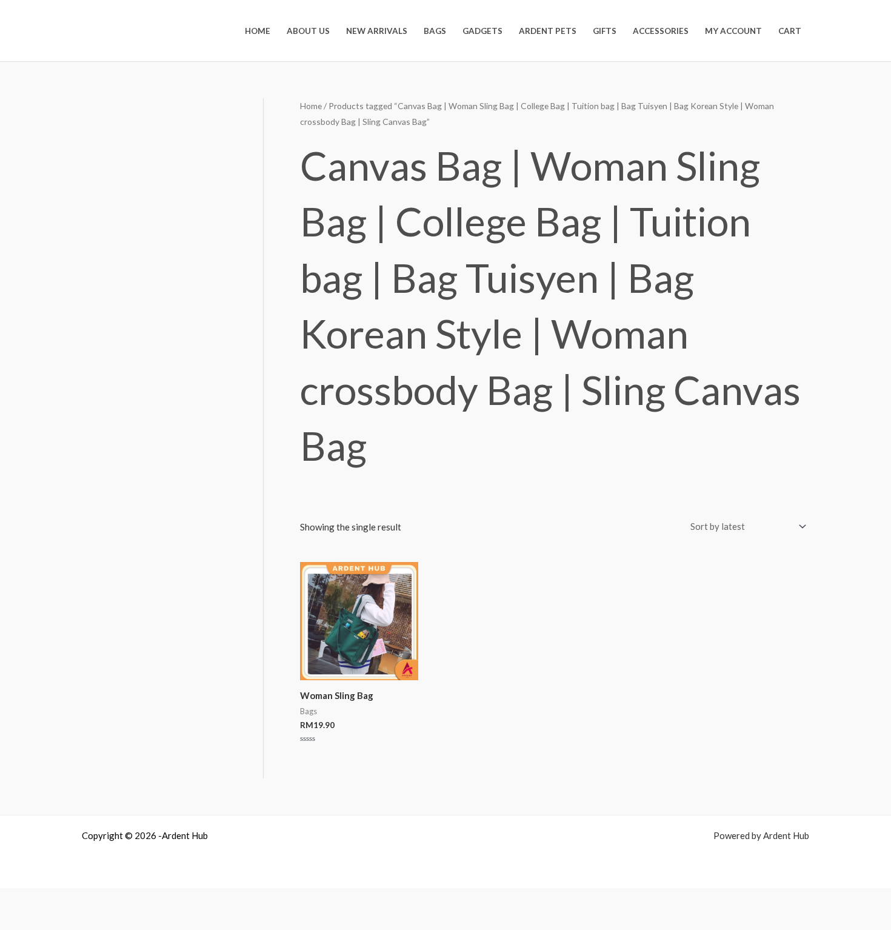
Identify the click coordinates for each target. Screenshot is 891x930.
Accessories (661, 31)
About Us (308, 31)
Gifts (604, 31)
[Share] (79, 899)
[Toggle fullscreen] (47, 899)
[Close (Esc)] (111, 899)
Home (257, 31)
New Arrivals (376, 31)
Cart (789, 31)
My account (733, 31)
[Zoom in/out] (15, 899)
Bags (435, 31)
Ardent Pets (547, 31)
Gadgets (482, 31)
